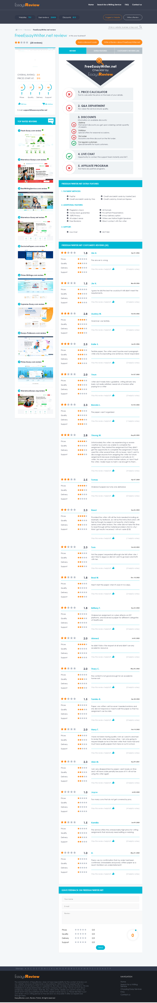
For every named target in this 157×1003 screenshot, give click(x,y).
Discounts (69, 17)
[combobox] (125, 27)
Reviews (28, 30)
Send (100, 947)
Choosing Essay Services (131, 989)
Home (91, 4)
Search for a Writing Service (109, 4)
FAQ (127, 4)
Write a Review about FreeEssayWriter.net (122, 42)
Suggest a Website (113, 17)
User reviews (47, 17)
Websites (25, 17)
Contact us (137, 4)
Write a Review (133, 17)
